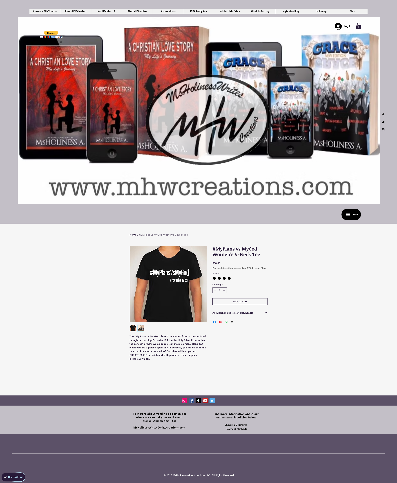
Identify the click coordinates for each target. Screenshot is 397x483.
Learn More (260, 268)
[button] (51, 34)
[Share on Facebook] (214, 322)
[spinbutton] (219, 290)
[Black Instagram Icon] (383, 129)
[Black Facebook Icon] (383, 115)
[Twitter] (212, 400)
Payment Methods (236, 428)
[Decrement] (215, 290)
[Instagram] (184, 400)
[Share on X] (232, 322)
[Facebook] (191, 400)
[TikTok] (198, 400)
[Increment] (224, 290)
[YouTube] (205, 400)
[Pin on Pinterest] (220, 322)
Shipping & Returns (236, 424)
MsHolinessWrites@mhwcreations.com (159, 427)
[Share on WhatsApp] (226, 322)
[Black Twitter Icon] (383, 122)
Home (132, 234)
